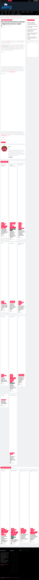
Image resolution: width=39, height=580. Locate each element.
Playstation (11, 564)
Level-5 (8, 40)
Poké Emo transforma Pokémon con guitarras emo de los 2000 (13, 386)
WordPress (11, 577)
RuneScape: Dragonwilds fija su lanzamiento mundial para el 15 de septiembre (32, 38)
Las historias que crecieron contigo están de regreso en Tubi (4, 306)
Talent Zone (13, 14)
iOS (15, 557)
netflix (12, 559)
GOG (12, 557)
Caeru (3, 235)
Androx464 (3, 309)
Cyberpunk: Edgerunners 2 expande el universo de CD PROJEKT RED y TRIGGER (12, 234)
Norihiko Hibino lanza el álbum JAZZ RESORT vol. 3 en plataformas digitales (4, 231)
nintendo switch (13, 560)
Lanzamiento (14, 558)
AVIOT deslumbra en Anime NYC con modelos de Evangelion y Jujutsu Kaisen (21, 233)
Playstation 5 (13, 565)
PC (8, 135)
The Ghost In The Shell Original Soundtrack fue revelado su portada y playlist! (21, 379)
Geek (8, 14)
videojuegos (12, 570)
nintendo (14, 559)
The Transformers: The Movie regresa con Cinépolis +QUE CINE (12, 458)
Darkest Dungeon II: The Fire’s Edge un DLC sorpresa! (14, 540)
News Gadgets (16, 577)
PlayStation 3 (3, 134)
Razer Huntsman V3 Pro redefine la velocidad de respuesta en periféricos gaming (32, 30)
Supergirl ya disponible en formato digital (4, 402)
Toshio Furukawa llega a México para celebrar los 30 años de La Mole (21, 308)
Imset (3, 25)
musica (11, 559)
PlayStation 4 (5, 135)
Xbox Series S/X (14, 571)
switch (15, 568)
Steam (13, 568)
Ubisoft (18, 568)
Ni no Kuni (3, 142)
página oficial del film (12, 71)
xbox (14, 570)
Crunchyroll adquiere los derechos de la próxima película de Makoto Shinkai (13, 306)
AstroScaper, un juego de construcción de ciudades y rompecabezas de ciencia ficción (32, 23)
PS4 (18, 565)
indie (14, 557)
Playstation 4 (16, 564)
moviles (17, 558)
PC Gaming (15, 562)
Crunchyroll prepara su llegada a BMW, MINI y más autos (4, 380)
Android (14, 552)
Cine (5, 14)
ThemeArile (2, 578)
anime (17, 552)
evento (11, 557)
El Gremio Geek (18, 14)
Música (2, 14)
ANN (3, 137)
